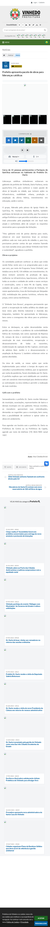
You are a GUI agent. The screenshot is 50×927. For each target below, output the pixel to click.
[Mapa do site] (36, 25)
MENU (7, 42)
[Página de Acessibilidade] (40, 25)
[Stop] (27, 150)
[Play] (22, 150)
